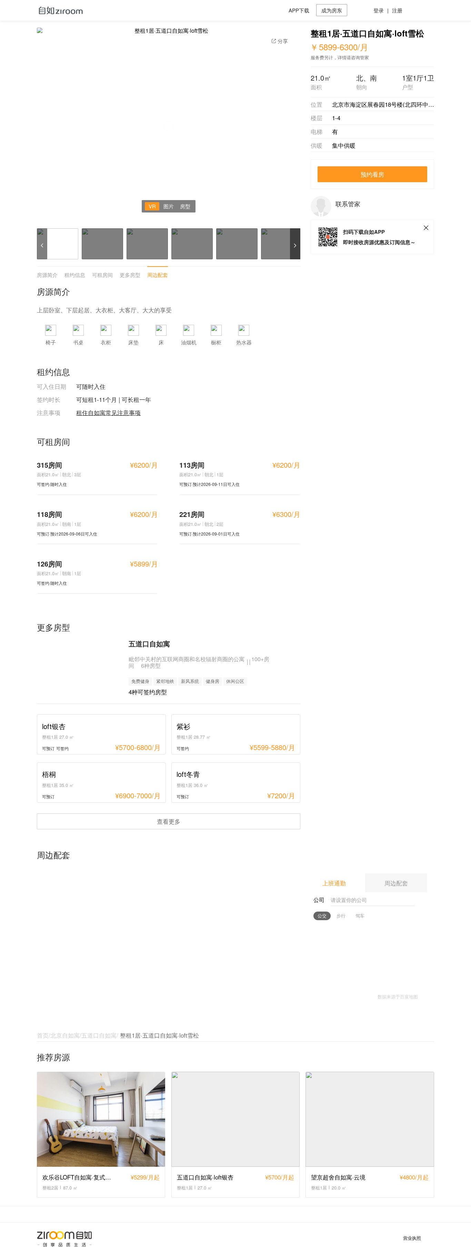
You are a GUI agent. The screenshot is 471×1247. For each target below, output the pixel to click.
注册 (397, 10)
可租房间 (102, 274)
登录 (378, 10)
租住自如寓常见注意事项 (108, 412)
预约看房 (372, 174)
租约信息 (74, 274)
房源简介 (47, 274)
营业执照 (412, 1238)
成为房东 (331, 10)
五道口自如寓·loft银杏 (205, 1177)
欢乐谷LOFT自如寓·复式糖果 (79, 1177)
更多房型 (130, 274)
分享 (283, 40)
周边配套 (157, 274)
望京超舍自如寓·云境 (338, 1177)
